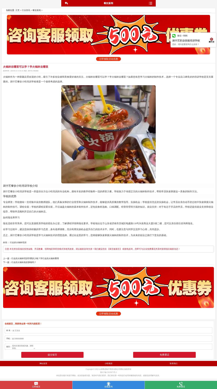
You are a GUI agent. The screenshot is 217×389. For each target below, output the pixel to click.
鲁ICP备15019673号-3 (108, 372)
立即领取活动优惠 (108, 59)
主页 (17, 10)
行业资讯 (26, 10)
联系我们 (173, 363)
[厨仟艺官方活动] (108, 34)
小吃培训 (108, 363)
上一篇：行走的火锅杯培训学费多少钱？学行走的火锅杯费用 (31, 258)
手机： (9, 339)
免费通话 (164, 355)
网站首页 (43, 363)
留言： (9, 347)
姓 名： (9, 330)
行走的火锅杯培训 (18, 242)
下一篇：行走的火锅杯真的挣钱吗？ (19, 262)
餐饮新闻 (36, 10)
